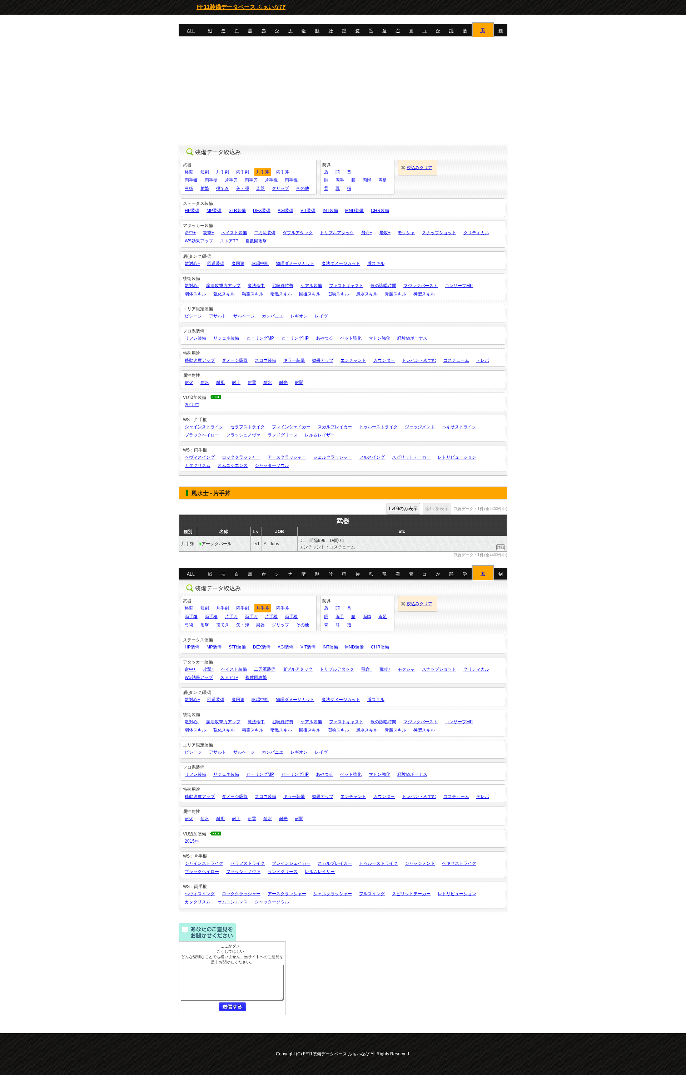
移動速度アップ (200, 360)
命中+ (190, 232)
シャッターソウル (272, 465)
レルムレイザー (320, 435)
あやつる (324, 338)
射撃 (204, 188)
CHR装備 (380, 210)
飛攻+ (385, 232)
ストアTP (229, 240)
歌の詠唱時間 (383, 285)
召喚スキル (338, 293)
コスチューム (456, 360)
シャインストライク (204, 426)
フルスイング (372, 457)
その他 (302, 188)
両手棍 (291, 180)
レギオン (299, 316)
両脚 (367, 180)
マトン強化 (379, 338)
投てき (222, 188)
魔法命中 (256, 285)
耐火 (189, 382)
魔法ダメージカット (341, 263)
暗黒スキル (281, 293)
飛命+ (366, 232)
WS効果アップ (199, 240)
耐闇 (299, 382)
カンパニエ (272, 316)
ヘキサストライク (459, 426)
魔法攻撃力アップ (223, 285)
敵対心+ (192, 263)
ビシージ (193, 316)
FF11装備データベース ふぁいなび (241, 7)
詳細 (500, 547)
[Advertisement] (343, 91)
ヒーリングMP (260, 338)
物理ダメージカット (295, 263)
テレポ (482, 360)
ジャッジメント (420, 426)
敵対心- (192, 285)
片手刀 (231, 180)
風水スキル (367, 293)
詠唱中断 (260, 263)
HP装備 (192, 210)
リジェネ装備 (226, 338)
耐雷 (252, 382)
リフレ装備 (195, 338)
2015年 (192, 404)
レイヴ (321, 316)
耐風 (220, 382)
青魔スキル (395, 293)
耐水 (267, 382)
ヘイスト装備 (234, 232)
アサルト (217, 316)
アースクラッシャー (287, 457)
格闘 (189, 171)
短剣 (204, 171)
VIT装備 (307, 210)
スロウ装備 (265, 360)
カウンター (384, 360)
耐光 (283, 382)
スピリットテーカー (411, 457)
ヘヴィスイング (200, 457)
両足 (382, 180)
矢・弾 (242, 188)
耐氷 (204, 382)
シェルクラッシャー (332, 457)
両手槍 (211, 180)
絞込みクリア (419, 167)
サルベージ (244, 316)
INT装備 (330, 210)
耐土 (236, 382)
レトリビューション (457, 457)
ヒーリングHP (295, 338)
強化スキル (224, 293)
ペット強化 (351, 338)
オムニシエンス (233, 465)
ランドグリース (283, 435)
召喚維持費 (282, 285)
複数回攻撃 (256, 240)
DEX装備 (261, 210)
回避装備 (215, 263)
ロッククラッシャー (241, 457)
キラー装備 (294, 360)
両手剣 (242, 171)
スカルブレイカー (335, 426)
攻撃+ (208, 232)
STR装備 (237, 210)
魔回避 (238, 263)
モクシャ (406, 232)
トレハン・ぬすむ (419, 360)
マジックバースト (420, 285)
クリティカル (476, 232)
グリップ (280, 188)
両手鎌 (191, 180)
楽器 (260, 188)
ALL (191, 30)
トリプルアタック (337, 232)
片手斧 (262, 171)
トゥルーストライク (378, 426)
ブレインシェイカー (291, 426)
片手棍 (271, 180)
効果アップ (322, 360)
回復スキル (309, 293)
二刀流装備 (264, 232)
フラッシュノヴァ (243, 435)
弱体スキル (195, 293)
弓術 (189, 188)
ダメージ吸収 (235, 360)
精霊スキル (252, 293)
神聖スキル (424, 293)
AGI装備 (285, 210)
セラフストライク (247, 426)
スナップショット (439, 232)
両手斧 (282, 171)
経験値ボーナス (412, 338)
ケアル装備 (311, 285)
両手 (339, 180)
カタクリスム (197, 465)
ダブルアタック (298, 232)
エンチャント (353, 360)
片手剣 (222, 171)
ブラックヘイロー (202, 435)
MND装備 (354, 210)
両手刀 (251, 180)
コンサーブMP (459, 285)
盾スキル (375, 263)
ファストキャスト (346, 285)
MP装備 (214, 210)
